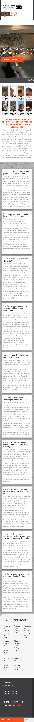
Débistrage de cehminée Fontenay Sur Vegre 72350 (6, 664)
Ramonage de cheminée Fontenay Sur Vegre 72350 (6, 631)
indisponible (7, 1)
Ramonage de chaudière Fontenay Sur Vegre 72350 (27, 631)
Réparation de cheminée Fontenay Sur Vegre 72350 (17, 664)
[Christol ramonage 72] (10, 14)
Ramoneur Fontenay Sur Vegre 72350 (17, 629)
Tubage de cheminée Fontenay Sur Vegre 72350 (17, 645)
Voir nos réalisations (12, 59)
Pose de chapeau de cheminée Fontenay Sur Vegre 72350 (6, 648)
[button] (15, 76)
